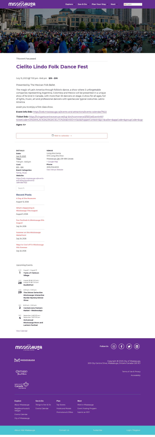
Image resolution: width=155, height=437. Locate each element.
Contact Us (64, 430)
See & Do (82, 4)
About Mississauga (22, 405)
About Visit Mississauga (25, 430)
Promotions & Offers (65, 412)
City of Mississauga (22, 418)
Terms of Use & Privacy (131, 372)
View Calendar (21, 331)
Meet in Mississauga (85, 405)
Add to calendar (62, 136)
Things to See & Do (43, 405)
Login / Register (133, 430)
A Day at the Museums (26, 198)
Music (24, 173)
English (129, 4)
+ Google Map (52, 162)
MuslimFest (28, 285)
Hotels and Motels (64, 408)
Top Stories (61, 405)
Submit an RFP (84, 412)
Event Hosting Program (87, 408)
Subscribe (97, 430)
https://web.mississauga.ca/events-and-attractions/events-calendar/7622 (70, 112)
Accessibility (135, 375)
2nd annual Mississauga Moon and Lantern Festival (33, 322)
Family (18, 173)
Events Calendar (21, 414)
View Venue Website (55, 170)
